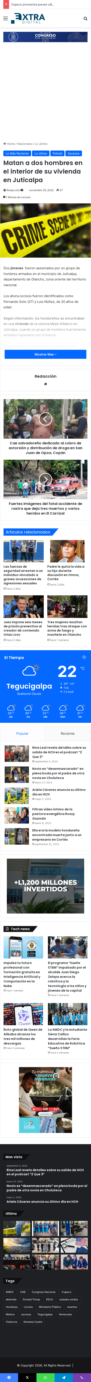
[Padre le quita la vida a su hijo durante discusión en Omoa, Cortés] (67, 551)
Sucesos (74, 153)
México (10, 1314)
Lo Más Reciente (17, 153)
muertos (72, 1306)
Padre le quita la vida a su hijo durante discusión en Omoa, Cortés (65, 572)
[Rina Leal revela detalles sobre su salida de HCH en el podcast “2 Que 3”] (17, 753)
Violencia (11, 1321)
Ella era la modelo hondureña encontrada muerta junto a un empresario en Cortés (57, 835)
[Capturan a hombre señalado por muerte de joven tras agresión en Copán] (45, 1245)
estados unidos (68, 1299)
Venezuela (65, 1314)
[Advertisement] (45, 94)
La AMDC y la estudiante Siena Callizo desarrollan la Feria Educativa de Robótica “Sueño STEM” (67, 1038)
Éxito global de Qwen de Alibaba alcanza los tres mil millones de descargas (23, 1036)
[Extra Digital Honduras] (28, 18)
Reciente (68, 733)
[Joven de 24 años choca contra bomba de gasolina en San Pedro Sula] (74, 1228)
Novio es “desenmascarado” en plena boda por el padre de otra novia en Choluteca (58, 773)
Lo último (41, 143)
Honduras (12, 1306)
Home (10, 143)
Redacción (13, 190)
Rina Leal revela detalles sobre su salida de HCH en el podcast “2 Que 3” (59, 752)
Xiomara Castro (32, 1321)
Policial (57, 153)
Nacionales (24, 143)
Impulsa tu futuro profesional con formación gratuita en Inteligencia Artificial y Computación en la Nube (22, 974)
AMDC (10, 1292)
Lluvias (28, 1306)
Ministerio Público (50, 1306)
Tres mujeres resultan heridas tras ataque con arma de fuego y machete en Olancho (67, 628)
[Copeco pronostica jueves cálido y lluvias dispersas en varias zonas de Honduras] (16, 1245)
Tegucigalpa (45, 1314)
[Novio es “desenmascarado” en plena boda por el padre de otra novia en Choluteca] (17, 774)
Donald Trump (31, 1299)
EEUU (49, 1299)
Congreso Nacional (43, 1292)
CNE (23, 1292)
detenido (11, 1299)
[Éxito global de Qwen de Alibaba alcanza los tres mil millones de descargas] (23, 1014)
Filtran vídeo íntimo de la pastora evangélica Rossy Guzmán (53, 814)
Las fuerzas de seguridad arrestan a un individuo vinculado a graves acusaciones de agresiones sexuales (23, 574)
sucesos (26, 1314)
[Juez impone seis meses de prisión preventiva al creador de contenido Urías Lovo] (24, 606)
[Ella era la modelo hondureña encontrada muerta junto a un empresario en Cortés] (17, 836)
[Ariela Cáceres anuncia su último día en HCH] (17, 796)
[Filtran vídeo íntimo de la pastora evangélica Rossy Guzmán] (17, 815)
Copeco (66, 1292)
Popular (22, 733)
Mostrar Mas (45, 354)
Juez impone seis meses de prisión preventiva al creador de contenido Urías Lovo (23, 628)
